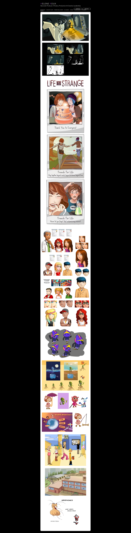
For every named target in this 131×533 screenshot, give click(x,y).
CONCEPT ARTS (49, 9)
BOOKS (42, 10)
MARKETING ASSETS (58, 9)
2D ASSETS (66, 9)
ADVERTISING (77, 9)
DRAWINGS (42, 9)
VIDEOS (71, 9)
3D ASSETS (83, 9)
